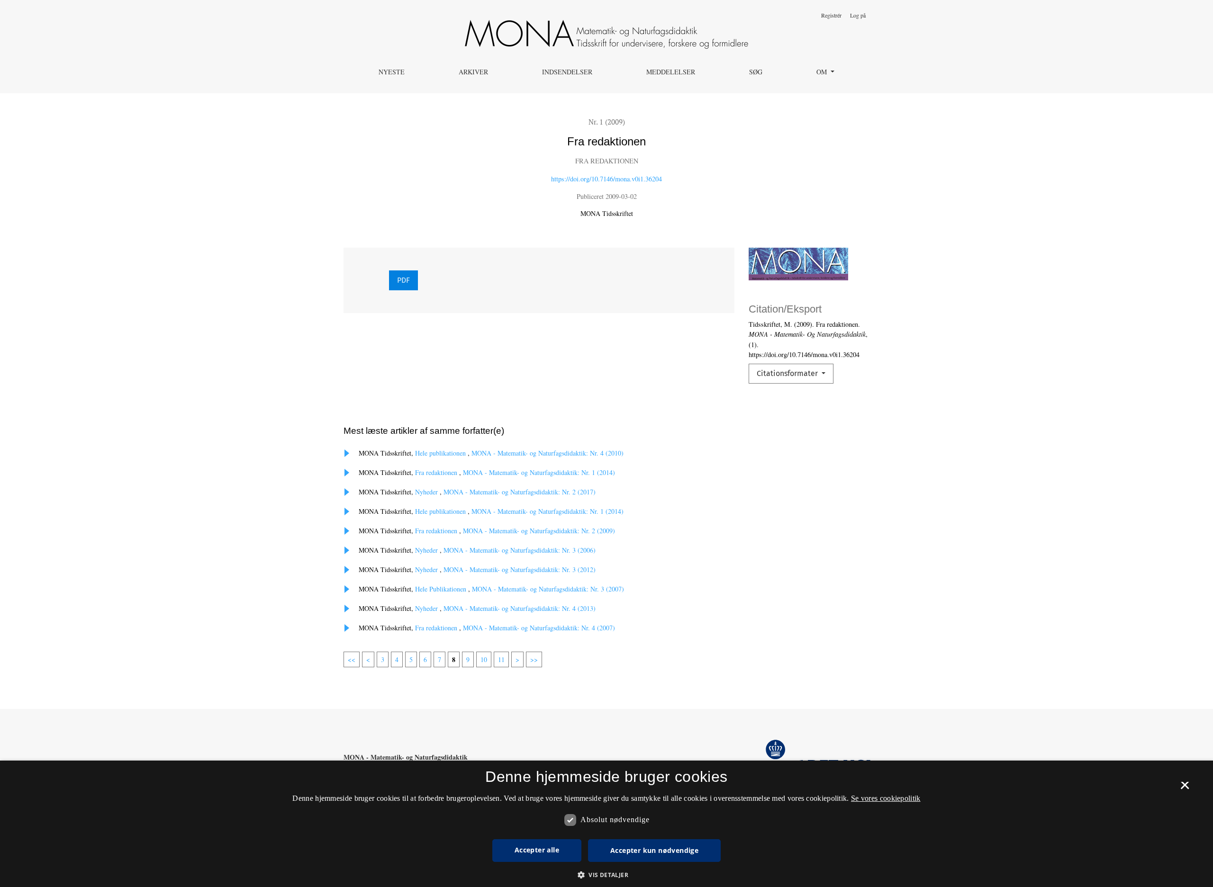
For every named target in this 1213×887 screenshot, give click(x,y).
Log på (858, 15)
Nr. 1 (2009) (606, 121)
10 (483, 659)
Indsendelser (567, 71)
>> (534, 659)
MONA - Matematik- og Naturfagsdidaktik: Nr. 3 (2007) (548, 588)
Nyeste (392, 71)
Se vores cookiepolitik (886, 798)
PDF (403, 280)
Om (822, 71)
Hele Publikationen (441, 588)
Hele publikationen (441, 452)
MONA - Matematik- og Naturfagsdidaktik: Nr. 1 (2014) (539, 472)
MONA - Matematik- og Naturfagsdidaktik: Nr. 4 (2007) (539, 627)
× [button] (1184, 788)
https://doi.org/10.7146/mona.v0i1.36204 (606, 178)
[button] (606, 874)
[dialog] (606, 824)
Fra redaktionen (437, 472)
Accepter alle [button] (537, 849)
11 (501, 659)
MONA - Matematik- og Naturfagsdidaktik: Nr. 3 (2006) (520, 550)
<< (351, 659)
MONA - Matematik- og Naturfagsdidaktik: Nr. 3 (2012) (520, 569)
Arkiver (473, 71)
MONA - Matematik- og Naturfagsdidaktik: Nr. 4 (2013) (520, 608)
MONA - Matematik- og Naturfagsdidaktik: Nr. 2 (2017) (520, 491)
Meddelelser (670, 71)
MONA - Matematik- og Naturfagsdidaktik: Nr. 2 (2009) (539, 530)
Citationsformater (788, 373)
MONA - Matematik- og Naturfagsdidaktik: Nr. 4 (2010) (547, 452)
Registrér (831, 15)
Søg (755, 71)
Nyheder (427, 491)
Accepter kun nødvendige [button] (654, 850)
